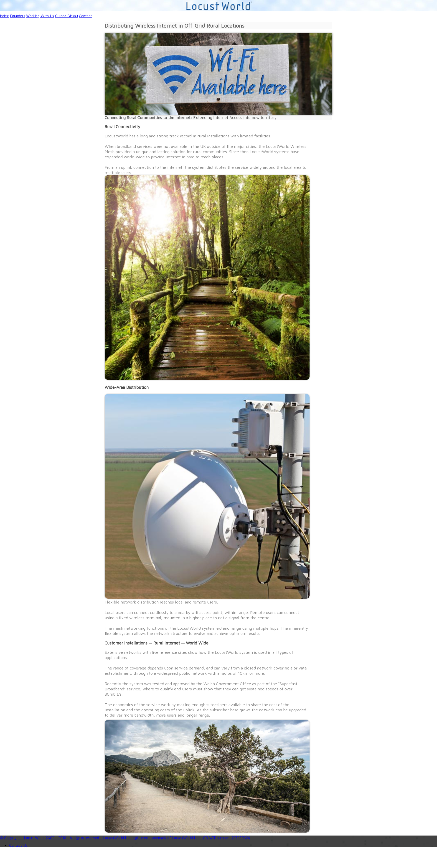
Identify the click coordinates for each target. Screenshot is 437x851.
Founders (17, 16)
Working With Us (40, 16)
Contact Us (18, 845)
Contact (85, 16)
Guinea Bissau (66, 16)
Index (4, 16)
